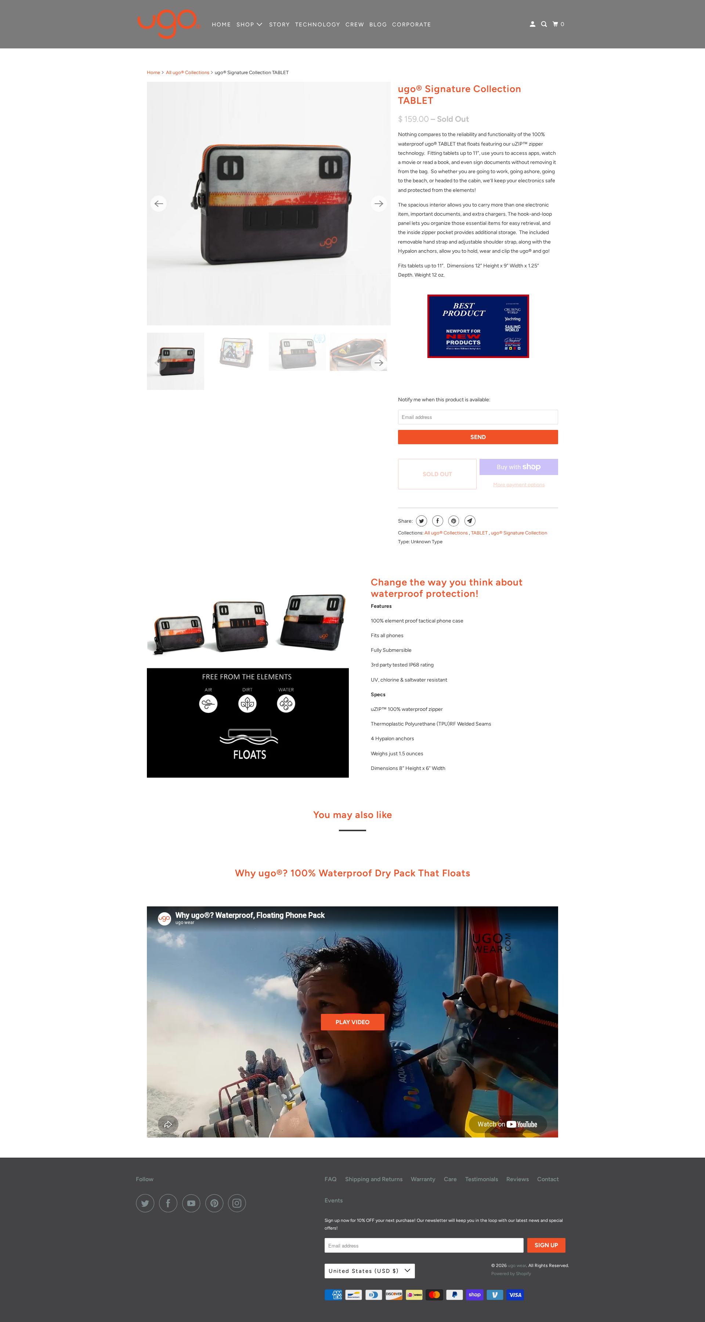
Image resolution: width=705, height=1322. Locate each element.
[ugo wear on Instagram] (239, 1203)
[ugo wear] (169, 24)
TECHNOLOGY (317, 24)
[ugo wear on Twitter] (147, 1203)
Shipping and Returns (373, 1179)
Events (334, 1200)
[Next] (379, 204)
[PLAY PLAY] (269, 203)
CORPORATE (411, 24)
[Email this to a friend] (469, 520)
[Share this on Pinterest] (452, 520)
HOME (221, 24)
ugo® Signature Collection (519, 533)
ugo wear (517, 1265)
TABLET (480, 533)
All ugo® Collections (187, 72)
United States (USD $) (365, 1271)
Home (153, 72)
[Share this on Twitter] (420, 520)
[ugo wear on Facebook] (170, 1203)
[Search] (545, 24)
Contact (548, 1179)
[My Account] (533, 24)
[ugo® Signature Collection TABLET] (269, 203)
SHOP (246, 24)
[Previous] (159, 204)
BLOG (378, 24)
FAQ (331, 1179)
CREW (355, 24)
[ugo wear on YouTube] (193, 1203)
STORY (279, 24)
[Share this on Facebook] (436, 520)
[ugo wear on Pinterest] (216, 1203)
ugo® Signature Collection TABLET (459, 94)
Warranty (423, 1179)
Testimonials (481, 1179)
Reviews (517, 1179)
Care (450, 1179)
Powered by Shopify (511, 1273)
